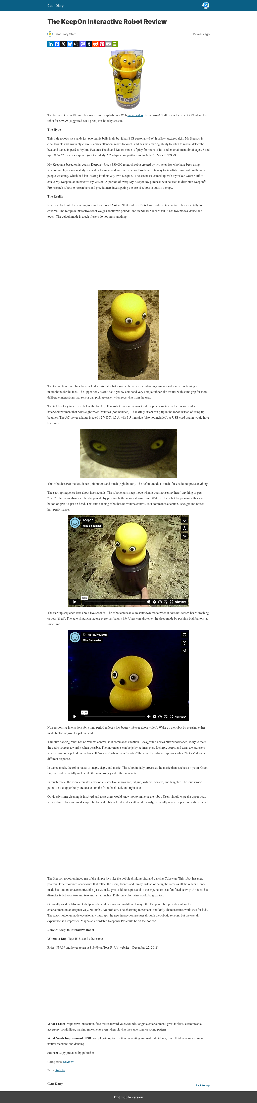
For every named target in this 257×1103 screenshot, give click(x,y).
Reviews (68, 1061)
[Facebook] (57, 46)
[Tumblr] (89, 46)
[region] (128, 254)
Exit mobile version (128, 1097)
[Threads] (76, 46)
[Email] (108, 46)
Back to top (203, 1085)
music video (135, 115)
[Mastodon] (83, 46)
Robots (60, 1070)
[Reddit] (95, 46)
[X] (63, 46)
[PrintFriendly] (115, 46)
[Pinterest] (102, 46)
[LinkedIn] (50, 46)
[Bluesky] (70, 46)
